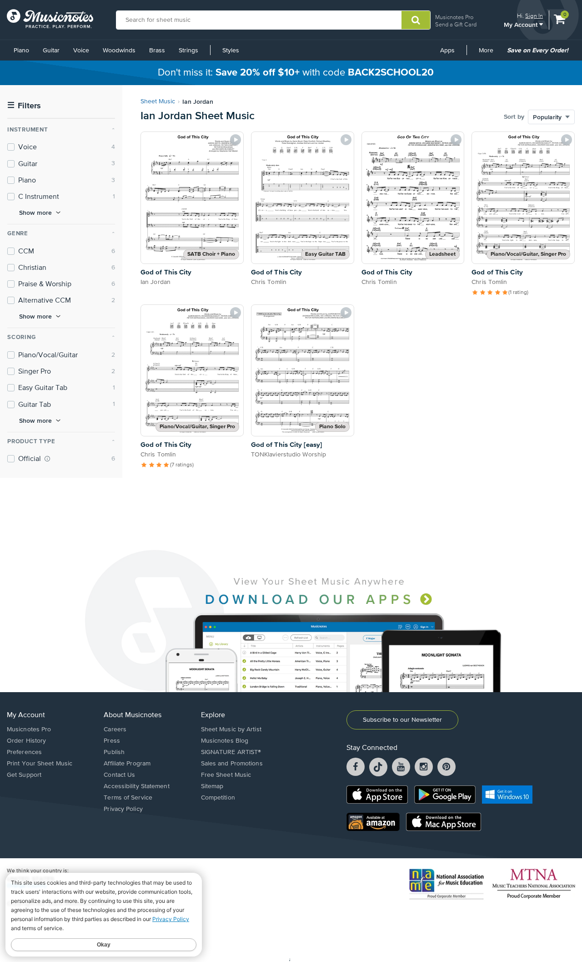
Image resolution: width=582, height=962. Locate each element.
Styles (230, 50)
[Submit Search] (415, 20)
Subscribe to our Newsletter (402, 720)
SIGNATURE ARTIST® (231, 752)
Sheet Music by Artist (231, 729)
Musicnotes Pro (454, 17)
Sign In (534, 15)
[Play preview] (235, 139)
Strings (188, 50)
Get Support (24, 775)
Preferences (24, 752)
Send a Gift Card (456, 24)
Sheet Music (157, 101)
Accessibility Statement (136, 786)
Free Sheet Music (226, 775)
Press (112, 741)
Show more (35, 212)
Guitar (51, 50)
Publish (114, 752)
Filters (24, 105)
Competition (218, 798)
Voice (81, 50)
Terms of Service (128, 798)
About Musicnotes (132, 715)
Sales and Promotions (232, 763)
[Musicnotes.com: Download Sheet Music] (50, 18)
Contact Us (119, 775)
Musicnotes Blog (225, 741)
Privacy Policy (123, 809)
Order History (26, 741)
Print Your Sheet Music (39, 763)
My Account (521, 24)
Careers (115, 729)
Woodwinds (119, 50)
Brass (157, 50)
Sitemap (212, 786)
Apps (447, 50)
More (489, 54)
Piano (21, 50)
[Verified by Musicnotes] (47, 458)
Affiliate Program (127, 763)
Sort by (514, 117)
